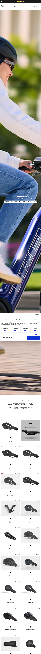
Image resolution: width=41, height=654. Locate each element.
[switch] (15, 330)
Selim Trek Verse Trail (10, 602)
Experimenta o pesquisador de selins (12, 201)
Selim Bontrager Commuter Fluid (31, 548)
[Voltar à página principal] (1, 396)
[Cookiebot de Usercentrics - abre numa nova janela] (35, 314)
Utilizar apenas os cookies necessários (7, 338)
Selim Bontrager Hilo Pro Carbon (10, 548)
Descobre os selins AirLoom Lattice (29, 201)
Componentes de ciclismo (7, 397)
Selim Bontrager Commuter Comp (10, 629)
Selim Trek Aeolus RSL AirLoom (10, 439)
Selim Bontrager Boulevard (30, 629)
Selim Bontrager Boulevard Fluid (10, 575)
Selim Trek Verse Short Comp (30, 575)
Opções (36, 334)
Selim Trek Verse (30, 602)
